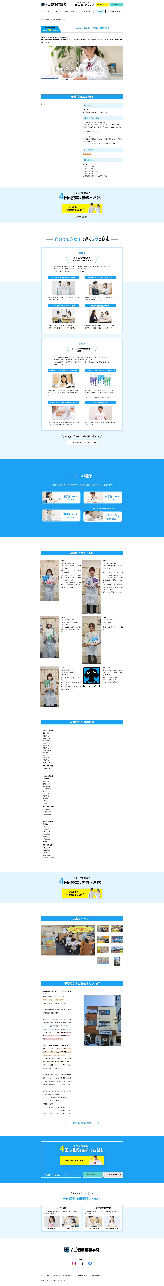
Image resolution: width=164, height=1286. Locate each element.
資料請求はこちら (81, 217)
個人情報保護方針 (68, 1275)
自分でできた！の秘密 (62, 11)
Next (93, 946)
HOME (42, 19)
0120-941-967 (87, 154)
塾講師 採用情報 (96, 1275)
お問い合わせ (113, 1174)
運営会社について (82, 1275)
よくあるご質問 (45, 1275)
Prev (42, 946)
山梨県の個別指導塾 (56, 19)
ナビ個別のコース (48, 11)
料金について (74, 11)
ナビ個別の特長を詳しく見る (82, 442)
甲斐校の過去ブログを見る (82, 1123)
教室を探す (47, 19)
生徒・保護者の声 (85, 11)
